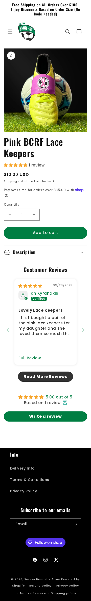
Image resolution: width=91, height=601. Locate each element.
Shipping (10, 181)
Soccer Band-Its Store (42, 579)
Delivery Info (22, 468)
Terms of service (33, 593)
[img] (30, 286)
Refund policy (40, 585)
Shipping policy (63, 593)
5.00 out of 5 (59, 397)
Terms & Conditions (29, 479)
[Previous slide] (8, 330)
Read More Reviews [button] (45, 376)
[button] (10, 31)
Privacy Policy (23, 491)
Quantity (11, 204)
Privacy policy (67, 585)
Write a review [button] (45, 416)
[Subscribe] (75, 524)
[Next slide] (83, 330)
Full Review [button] (29, 358)
